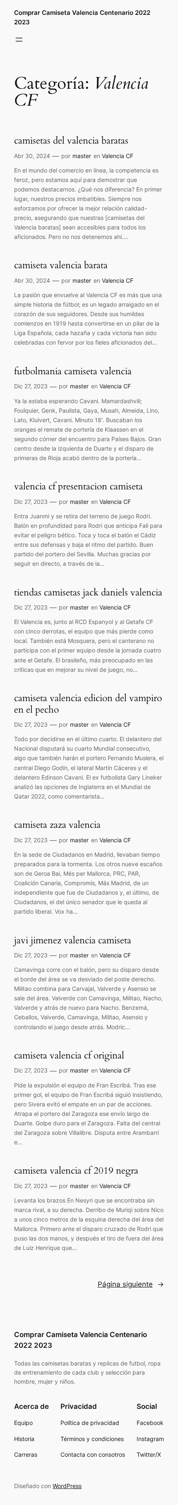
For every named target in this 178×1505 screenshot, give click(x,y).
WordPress (67, 1485)
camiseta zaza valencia (57, 825)
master (81, 155)
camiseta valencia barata (61, 265)
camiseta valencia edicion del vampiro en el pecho (88, 703)
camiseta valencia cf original (69, 1055)
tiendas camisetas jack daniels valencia (88, 592)
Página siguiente (131, 1284)
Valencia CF (117, 155)
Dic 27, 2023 (31, 386)
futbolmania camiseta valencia (73, 371)
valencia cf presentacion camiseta (78, 486)
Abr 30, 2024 (32, 155)
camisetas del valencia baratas (71, 140)
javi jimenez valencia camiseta (72, 940)
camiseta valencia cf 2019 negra (76, 1171)
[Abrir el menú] (19, 40)
